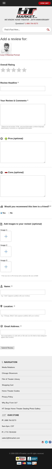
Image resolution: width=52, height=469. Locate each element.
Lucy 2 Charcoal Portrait (10, 55)
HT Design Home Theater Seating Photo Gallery (21, 409)
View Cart (44, 3)
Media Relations (8, 367)
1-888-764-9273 (31, 23)
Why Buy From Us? (9, 403)
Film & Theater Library (11, 379)
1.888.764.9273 (10, 420)
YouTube (42, 442)
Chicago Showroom (10, 373)
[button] (3, 69)
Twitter (46, 442)
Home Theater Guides (11, 391)
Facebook (50, 442)
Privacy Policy (7, 397)
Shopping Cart (7, 385)
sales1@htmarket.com (11, 438)
